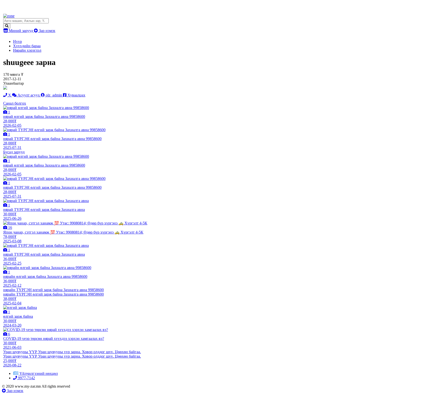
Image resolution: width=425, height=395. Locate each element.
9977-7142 (26, 378)
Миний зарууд (21, 31)
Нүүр (17, 41)
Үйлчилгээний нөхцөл (38, 373)
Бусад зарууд (14, 152)
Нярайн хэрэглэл (27, 50)
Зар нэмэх (46, 31)
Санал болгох (14, 103)
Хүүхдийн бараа (27, 46)
